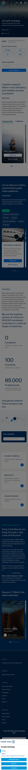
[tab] (14, 751)
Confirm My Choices (14, 759)
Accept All (14, 768)
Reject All (13, 763)
